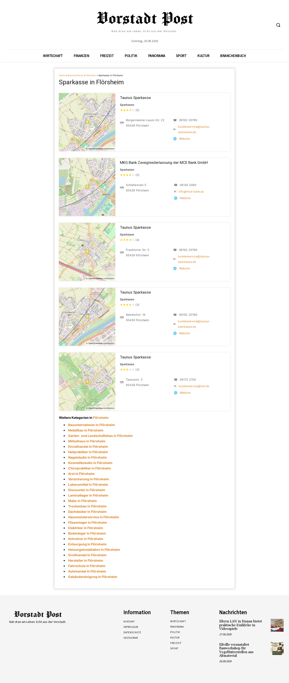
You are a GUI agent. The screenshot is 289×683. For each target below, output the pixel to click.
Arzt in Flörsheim (81, 474)
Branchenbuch (75, 75)
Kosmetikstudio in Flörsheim (90, 463)
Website (184, 138)
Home (62, 75)
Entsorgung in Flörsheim (87, 544)
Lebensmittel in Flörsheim (88, 484)
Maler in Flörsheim (82, 501)
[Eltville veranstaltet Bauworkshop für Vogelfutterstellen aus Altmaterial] (277, 648)
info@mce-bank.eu (191, 191)
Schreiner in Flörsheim (85, 539)
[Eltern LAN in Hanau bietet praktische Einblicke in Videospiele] (277, 625)
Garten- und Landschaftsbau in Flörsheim (100, 436)
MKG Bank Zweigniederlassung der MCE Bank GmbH (164, 162)
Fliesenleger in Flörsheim (87, 522)
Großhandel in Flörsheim (87, 555)
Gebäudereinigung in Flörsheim (92, 577)
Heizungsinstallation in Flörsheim (94, 549)
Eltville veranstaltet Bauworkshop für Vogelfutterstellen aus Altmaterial (236, 650)
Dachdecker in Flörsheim (87, 511)
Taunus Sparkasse (135, 97)
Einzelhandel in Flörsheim (88, 446)
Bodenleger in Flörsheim (87, 533)
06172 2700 (188, 379)
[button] (278, 24)
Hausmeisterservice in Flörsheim (93, 517)
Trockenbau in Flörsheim (87, 506)
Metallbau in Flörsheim (85, 430)
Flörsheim (91, 75)
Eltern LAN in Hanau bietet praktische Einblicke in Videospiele (240, 625)
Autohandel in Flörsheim (87, 571)
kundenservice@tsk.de (194, 386)
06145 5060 (188, 185)
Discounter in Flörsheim (86, 490)
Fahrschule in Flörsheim (86, 566)
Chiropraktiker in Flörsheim (89, 468)
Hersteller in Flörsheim (85, 560)
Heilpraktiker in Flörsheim (88, 452)
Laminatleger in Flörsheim (88, 495)
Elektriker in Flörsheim (85, 528)
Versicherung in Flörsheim (88, 479)
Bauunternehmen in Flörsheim (91, 425)
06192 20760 (188, 120)
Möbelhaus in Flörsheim (86, 441)
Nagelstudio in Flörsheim (87, 457)
